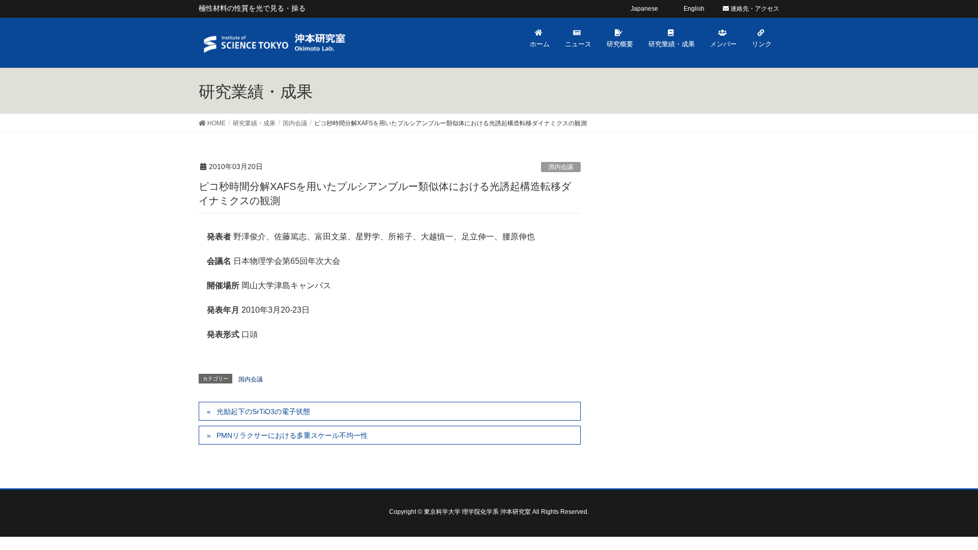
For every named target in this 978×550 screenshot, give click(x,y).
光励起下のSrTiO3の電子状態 (263, 411)
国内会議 (561, 167)
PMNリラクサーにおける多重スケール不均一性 (292, 435)
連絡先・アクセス (754, 8)
